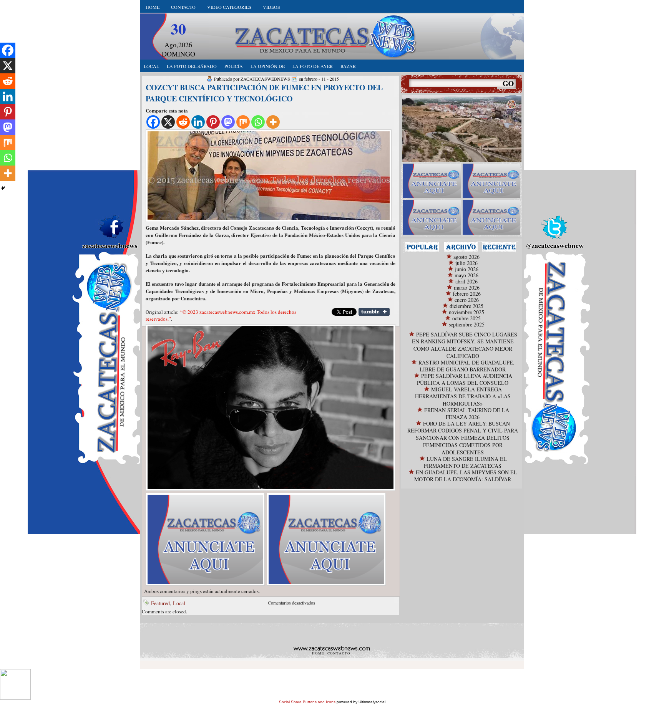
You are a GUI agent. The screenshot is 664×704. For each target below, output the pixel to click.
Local (179, 603)
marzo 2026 (467, 287)
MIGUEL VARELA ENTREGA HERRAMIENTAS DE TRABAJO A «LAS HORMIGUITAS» (463, 396)
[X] (168, 122)
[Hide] (3, 188)
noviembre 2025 (466, 312)
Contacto (183, 7)
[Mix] (243, 122)
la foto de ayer (312, 66)
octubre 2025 (466, 318)
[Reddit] (183, 122)
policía (233, 66)
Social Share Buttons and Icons (307, 702)
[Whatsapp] (258, 122)
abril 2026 (466, 281)
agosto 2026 (466, 256)
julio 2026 (466, 263)
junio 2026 (466, 269)
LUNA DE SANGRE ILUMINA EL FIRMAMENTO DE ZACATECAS (465, 462)
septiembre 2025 (467, 324)
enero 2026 (467, 299)
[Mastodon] (228, 122)
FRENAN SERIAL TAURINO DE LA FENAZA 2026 (466, 413)
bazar (348, 66)
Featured (160, 603)
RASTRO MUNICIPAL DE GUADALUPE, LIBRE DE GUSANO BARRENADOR (466, 366)
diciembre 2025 (466, 306)
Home (152, 7)
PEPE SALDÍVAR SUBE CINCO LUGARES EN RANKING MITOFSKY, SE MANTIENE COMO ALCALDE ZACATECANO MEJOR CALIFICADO (464, 345)
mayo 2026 (466, 275)
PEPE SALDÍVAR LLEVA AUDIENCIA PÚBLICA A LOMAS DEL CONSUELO (464, 379)
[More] (273, 122)
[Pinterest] (213, 122)
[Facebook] (153, 122)
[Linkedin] (198, 122)
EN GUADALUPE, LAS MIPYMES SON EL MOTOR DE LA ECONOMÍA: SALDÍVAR (465, 476)
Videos (271, 7)
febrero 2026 (467, 293)
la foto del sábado (192, 66)
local (151, 66)
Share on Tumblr (374, 312)
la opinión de (268, 66)
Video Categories (229, 7)
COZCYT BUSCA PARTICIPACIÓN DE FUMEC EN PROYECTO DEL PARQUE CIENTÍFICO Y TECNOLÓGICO (264, 93)
